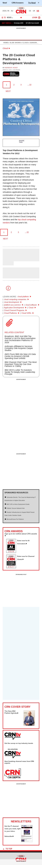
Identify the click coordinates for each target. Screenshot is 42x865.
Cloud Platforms (10, 313)
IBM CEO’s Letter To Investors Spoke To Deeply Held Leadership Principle (20, 372)
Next (8, 91)
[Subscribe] (26, 841)
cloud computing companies (15, 299)
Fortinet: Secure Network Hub (16, 508)
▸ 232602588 (33, 43)
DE (30, 11)
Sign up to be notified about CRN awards (20, 534)
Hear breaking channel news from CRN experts (19, 762)
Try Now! (32, 3)
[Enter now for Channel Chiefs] (12, 567)
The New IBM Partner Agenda (10, 712)
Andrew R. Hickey (11, 68)
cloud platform (23, 297)
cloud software (31, 305)
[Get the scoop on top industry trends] (12, 753)
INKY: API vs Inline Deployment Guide (18, 504)
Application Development (14, 308)
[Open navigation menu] (4, 17)
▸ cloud (24, 43)
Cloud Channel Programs (14, 310)
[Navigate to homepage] (21, 13)
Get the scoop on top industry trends (18, 743)
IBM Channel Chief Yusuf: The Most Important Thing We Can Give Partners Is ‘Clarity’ (21, 364)
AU (12, 11)
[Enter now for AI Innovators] (12, 552)
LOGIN (34, 18)
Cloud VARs (26, 313)
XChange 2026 (18, 23)
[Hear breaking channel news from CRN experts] (12, 774)
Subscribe (8, 836)
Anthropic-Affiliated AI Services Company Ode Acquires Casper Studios (19, 348)
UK (34, 11)
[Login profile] (39, 17)
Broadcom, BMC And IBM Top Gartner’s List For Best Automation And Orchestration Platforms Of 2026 (20, 339)
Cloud (5, 48)
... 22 (29, 85)
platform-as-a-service (12, 305)
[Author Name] (8, 260)
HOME (5, 43)
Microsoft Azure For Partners (15, 519)
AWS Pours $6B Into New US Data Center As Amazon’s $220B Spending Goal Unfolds (20, 356)
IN (8, 11)
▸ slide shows (14, 43)
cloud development (12, 302)
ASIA (4, 11)
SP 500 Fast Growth (32, 23)
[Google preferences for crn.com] (11, 74)
